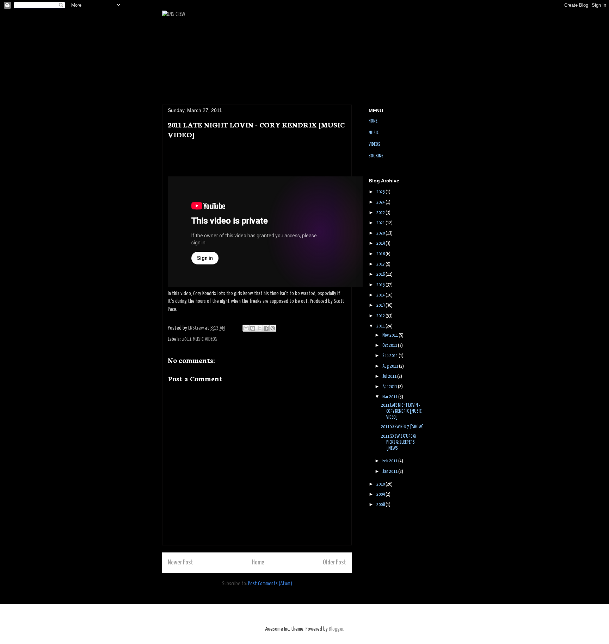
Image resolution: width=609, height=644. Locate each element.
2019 (381, 243)
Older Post (334, 562)
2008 (381, 504)
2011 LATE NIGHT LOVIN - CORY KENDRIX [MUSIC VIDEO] (401, 411)
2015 (381, 285)
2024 (381, 202)
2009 (381, 494)
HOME (373, 121)
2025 (381, 192)
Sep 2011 (390, 356)
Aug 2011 (390, 366)
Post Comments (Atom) (270, 583)
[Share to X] (259, 328)
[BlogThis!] (252, 328)
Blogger (336, 629)
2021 (381, 223)
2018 (381, 254)
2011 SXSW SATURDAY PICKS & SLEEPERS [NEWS (398, 442)
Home (258, 562)
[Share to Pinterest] (272, 328)
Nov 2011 (390, 335)
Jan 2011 (390, 471)
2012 (381, 316)
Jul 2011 (389, 376)
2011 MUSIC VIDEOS (199, 339)
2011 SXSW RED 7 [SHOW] (402, 427)
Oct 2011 (390, 345)
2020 (381, 233)
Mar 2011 (390, 397)
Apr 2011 (390, 386)
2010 (381, 484)
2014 (381, 295)
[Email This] (246, 328)
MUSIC (374, 133)
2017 (381, 264)
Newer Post (180, 562)
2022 (381, 213)
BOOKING (376, 156)
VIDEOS (374, 144)
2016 (381, 274)
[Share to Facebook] (266, 328)
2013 (381, 305)
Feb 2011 (390, 461)
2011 (381, 326)
